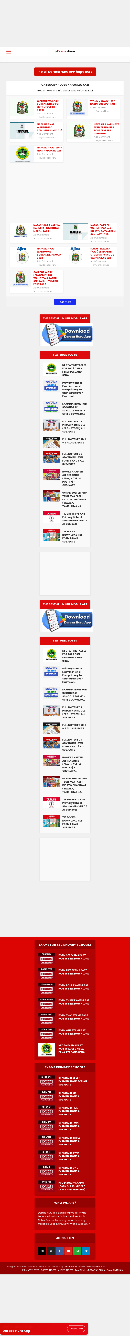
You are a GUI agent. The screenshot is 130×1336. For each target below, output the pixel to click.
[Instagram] (42, 1251)
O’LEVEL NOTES (48, 1270)
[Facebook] (60, 1251)
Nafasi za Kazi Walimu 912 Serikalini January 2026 (49, 253)
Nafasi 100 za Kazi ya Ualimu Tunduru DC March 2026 (46, 228)
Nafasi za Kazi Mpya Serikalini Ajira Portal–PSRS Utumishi (106, 129)
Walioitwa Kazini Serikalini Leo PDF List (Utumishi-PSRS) (48, 105)
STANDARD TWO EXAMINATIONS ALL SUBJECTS (70, 1156)
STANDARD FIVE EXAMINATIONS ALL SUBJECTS (70, 1111)
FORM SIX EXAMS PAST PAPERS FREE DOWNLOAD (73, 957)
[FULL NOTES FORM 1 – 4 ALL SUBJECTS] (52, 442)
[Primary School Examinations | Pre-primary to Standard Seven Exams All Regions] (52, 386)
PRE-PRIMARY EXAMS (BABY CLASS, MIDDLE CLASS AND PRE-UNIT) (71, 1186)
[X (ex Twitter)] (51, 1251)
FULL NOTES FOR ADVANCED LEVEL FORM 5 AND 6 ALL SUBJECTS (73, 459)
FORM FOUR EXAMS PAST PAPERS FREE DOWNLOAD (73, 987)
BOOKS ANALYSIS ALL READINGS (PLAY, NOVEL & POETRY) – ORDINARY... (72, 478)
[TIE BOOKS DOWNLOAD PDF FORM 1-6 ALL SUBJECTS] (52, 535)
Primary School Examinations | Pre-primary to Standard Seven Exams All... (72, 389)
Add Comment (45, 113)
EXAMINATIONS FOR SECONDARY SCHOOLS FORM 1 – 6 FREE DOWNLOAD (74, 409)
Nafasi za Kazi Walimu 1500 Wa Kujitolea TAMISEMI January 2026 (103, 230)
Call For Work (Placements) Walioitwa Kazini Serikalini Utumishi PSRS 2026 (45, 278)
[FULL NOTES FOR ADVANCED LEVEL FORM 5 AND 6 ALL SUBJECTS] (52, 457)
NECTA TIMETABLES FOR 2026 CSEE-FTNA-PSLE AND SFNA (74, 370)
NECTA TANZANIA (96, 1270)
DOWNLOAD (76, 1328)
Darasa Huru (49, 117)
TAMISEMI (80, 1270)
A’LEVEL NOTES (65, 1270)
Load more (65, 302)
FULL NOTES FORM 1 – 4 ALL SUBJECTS (74, 441)
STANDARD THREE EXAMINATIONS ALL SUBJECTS (70, 1141)
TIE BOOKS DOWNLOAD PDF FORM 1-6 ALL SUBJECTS (72, 536)
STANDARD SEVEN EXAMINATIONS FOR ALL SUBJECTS (72, 1081)
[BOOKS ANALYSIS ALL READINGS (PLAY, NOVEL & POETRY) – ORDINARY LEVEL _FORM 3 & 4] (52, 474)
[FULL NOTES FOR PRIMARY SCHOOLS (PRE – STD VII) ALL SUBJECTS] (52, 425)
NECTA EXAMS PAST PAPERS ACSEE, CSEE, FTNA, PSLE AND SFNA (71, 1049)
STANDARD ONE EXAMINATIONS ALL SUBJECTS (70, 1171)
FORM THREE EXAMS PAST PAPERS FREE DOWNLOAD (74, 1002)
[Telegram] (86, 1251)
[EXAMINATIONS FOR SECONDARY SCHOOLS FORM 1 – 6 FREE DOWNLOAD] (52, 407)
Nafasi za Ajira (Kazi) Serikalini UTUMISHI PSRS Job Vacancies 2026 (102, 253)
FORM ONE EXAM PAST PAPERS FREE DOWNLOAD (73, 1032)
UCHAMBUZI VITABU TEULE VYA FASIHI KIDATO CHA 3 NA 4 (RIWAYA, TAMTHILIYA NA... (74, 499)
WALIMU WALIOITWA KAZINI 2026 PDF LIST (102, 102)
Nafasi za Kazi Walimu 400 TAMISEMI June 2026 (49, 127)
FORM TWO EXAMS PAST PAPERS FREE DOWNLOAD (73, 1017)
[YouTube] (68, 1251)
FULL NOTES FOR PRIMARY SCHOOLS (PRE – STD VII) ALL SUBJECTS (73, 426)
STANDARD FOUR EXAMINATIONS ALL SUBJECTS (70, 1126)
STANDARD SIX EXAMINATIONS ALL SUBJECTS (70, 1096)
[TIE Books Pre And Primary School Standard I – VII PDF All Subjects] (52, 517)
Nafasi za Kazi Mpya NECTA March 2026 (49, 149)
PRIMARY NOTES (30, 1270)
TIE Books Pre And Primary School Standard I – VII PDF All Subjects (74, 519)
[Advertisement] (65, 23)
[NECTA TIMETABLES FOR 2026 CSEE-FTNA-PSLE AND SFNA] (52, 369)
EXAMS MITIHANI (115, 1270)
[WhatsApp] (77, 1251)
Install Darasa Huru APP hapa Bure (65, 71)
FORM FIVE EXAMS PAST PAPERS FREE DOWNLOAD (73, 972)
